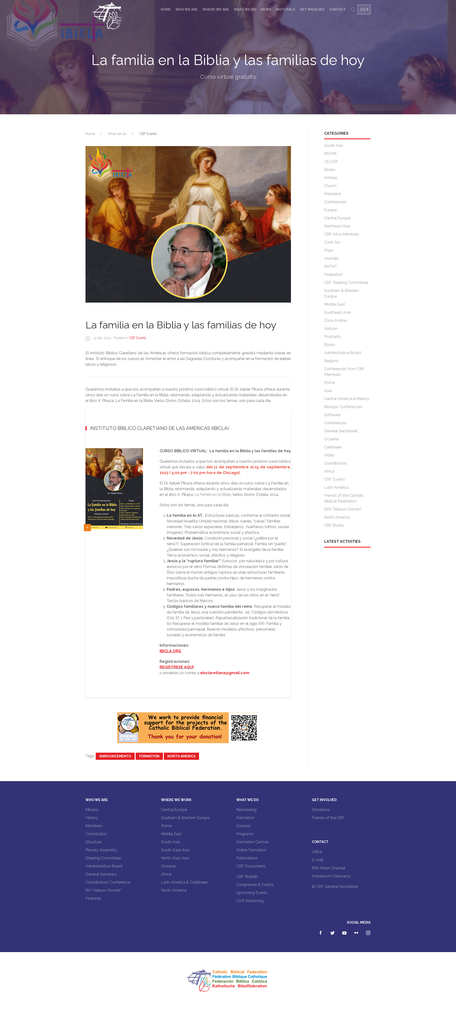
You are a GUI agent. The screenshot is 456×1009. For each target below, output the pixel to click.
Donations (321, 809)
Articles (330, 177)
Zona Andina (335, 320)
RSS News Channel (328, 868)
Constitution (96, 834)
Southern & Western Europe (341, 293)
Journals (331, 258)
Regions (331, 361)
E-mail (317, 860)
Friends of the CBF (328, 817)
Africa (329, 471)
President (332, 194)
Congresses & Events (255, 884)
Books (329, 169)
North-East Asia (175, 858)
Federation (333, 274)
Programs (244, 834)
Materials (285, 9)
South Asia (333, 145)
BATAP (330, 266)
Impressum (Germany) (331, 876)
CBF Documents (251, 866)
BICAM (330, 153)
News (266, 9)
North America (181, 756)
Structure (94, 842)
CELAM (330, 161)
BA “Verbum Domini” (103, 890)
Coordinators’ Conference (108, 882)
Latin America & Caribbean (184, 882)
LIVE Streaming (250, 900)
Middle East (334, 304)
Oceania (331, 439)
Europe (330, 210)
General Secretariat (341, 431)
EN (363, 9)
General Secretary (101, 874)
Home (166, 9)
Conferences (335, 202)
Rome (329, 382)
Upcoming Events (252, 892)
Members (94, 826)
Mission (92, 809)
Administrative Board (342, 352)
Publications (247, 858)
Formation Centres (252, 842)
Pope (328, 250)
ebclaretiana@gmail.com (224, 673)
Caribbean (333, 447)
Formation (149, 756)
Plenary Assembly (101, 850)
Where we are (216, 9)
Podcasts (332, 336)
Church (330, 186)
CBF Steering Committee (346, 282)
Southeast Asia (337, 312)
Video (329, 455)
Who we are (187, 9)
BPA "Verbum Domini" (342, 509)
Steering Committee (103, 858)
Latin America (336, 487)
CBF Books (334, 525)
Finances (93, 898)
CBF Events (148, 134)
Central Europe (337, 218)
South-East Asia (175, 850)
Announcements (115, 756)
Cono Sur (332, 242)
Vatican (330, 328)
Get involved (312, 9)
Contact (337, 9)
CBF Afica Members (341, 234)
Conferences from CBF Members (344, 372)
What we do (245, 9)
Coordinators (335, 463)
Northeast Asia (337, 226)
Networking (246, 809)
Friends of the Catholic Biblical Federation (344, 498)
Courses (243, 826)
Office (317, 852)
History (92, 817)
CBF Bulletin (247, 876)
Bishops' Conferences (343, 407)
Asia (328, 390)
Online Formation (251, 850)
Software (332, 415)
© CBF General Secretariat (335, 886)
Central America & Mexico (346, 398)
